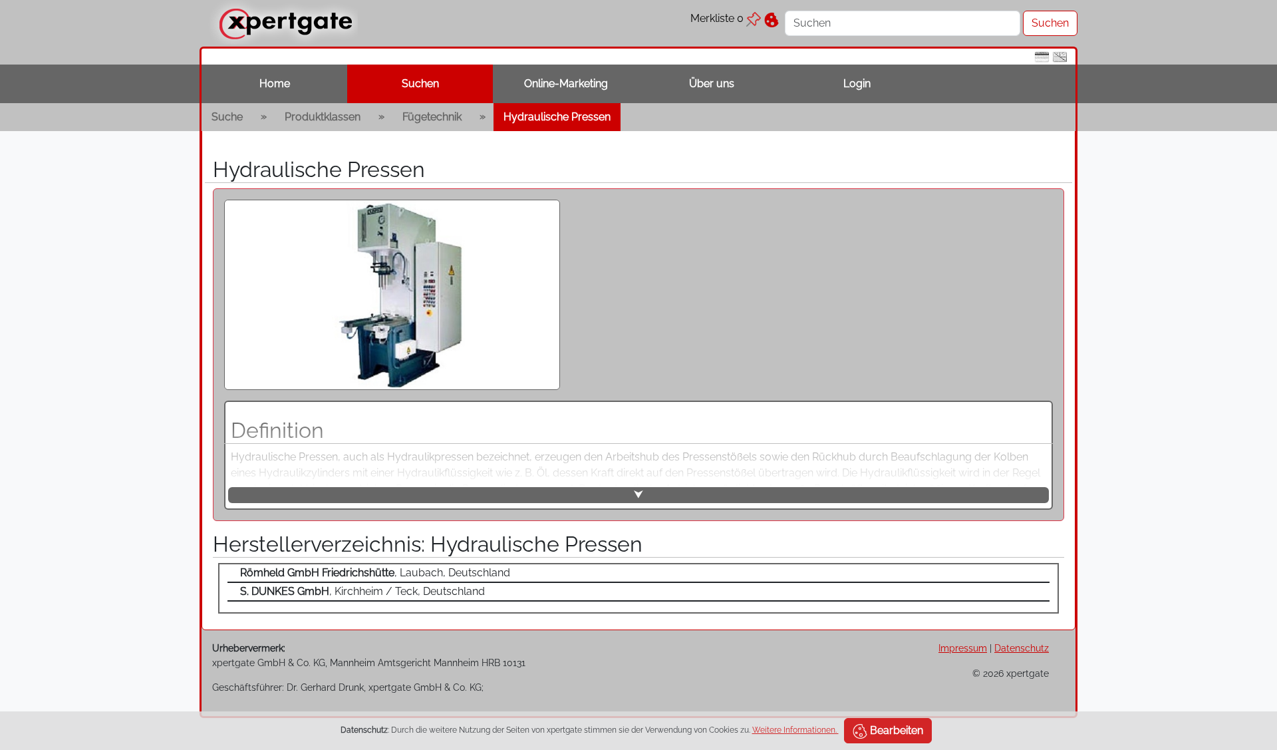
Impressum (962, 648)
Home (274, 83)
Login (857, 83)
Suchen (420, 83)
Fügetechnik (432, 116)
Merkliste (717, 18)
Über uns (711, 83)
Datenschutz (1021, 648)
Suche (227, 116)
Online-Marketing (566, 83)
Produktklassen (322, 116)
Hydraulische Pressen (557, 116)
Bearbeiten (895, 730)
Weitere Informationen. (795, 730)
